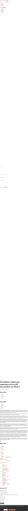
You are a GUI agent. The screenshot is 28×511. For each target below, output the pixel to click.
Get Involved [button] (3, 177)
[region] (14, 508)
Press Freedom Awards (6, 476)
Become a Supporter (2, 462)
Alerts (3, 464)
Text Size (2, 456)
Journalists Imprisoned (6, 468)
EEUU (2, 454)
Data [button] (2, 166)
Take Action (4, 475)
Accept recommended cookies (12, 509)
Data (2, 467)
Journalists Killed (5, 468)
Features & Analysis (5, 465)
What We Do (4, 477)
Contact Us (4, 481)
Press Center (4, 479)
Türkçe (2, 12)
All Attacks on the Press (6, 470)
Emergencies (4, 472)
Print (2, 455)
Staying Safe (4, 473)
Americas (4, 482)
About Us (2, 476)
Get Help (3, 187)
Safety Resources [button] (3, 174)
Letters (4, 465)
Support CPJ (4, 474)
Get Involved (3, 474)
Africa (3, 485)
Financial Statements (5, 480)
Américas (2, 453)
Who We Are (4, 478)
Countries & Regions (4, 482)
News (2, 463)
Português (2, 9)
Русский (2, 11)
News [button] (2, 13)
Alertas (1, 379)
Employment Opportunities (6, 479)
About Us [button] (2, 180)
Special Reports (5, 466)
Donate (1, 187)
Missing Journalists (5, 469)
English (2, 8)
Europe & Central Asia (5, 483)
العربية (2, 11)
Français (2, 10)
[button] (4, 7)
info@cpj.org (1, 501)
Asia (3, 485)
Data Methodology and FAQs (6, 471)
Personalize (5, 509)
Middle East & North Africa (6, 484)
